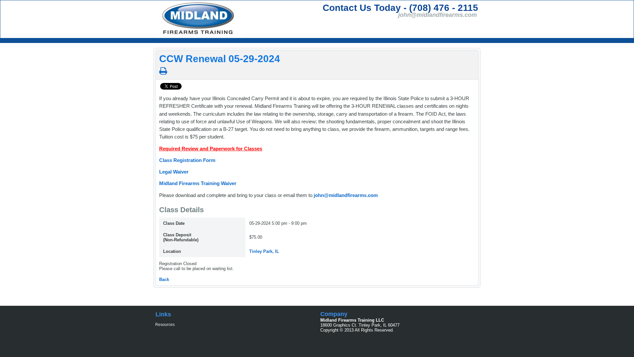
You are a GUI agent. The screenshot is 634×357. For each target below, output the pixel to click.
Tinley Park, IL (264, 251)
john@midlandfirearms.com (346, 195)
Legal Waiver (174, 172)
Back (164, 279)
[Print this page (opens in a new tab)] (163, 71)
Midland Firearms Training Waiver (197, 183)
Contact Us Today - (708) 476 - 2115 (400, 8)
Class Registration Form (187, 160)
